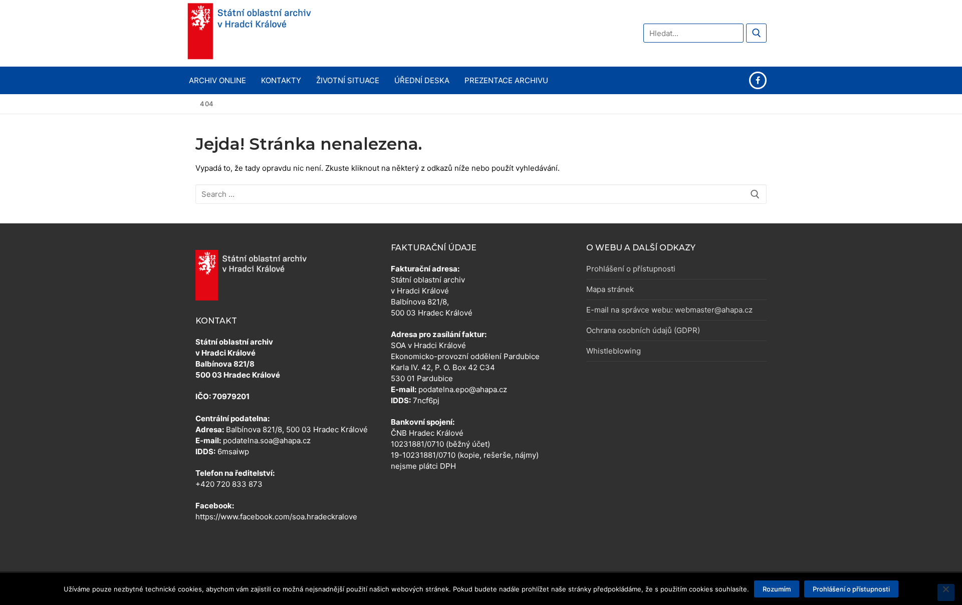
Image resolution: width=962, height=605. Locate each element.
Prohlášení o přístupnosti (630, 268)
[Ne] (945, 592)
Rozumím (777, 589)
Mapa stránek (610, 289)
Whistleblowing (613, 351)
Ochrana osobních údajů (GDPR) (643, 330)
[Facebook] (758, 80)
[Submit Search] (756, 33)
